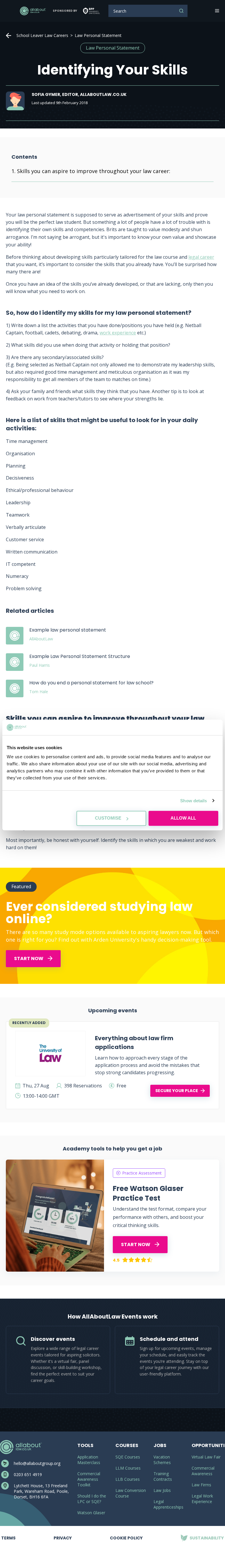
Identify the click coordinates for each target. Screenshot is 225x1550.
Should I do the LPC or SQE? (91, 1498)
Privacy (63, 1533)
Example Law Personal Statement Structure (79, 656)
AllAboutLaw (33, 11)
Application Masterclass (88, 1459)
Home (8, 35)
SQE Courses (127, 1457)
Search (181, 11)
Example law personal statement (67, 630)
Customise (108, 817)
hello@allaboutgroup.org (37, 1463)
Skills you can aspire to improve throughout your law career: (93, 171)
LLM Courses (128, 1468)
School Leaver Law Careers (42, 35)
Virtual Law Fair (206, 1457)
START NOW (29, 958)
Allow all (183, 817)
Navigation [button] (216, 11)
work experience (118, 332)
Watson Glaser (91, 1512)
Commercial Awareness (203, 1470)
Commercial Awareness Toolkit (88, 1479)
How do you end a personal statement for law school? (91, 682)
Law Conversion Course (130, 1493)
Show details (193, 800)
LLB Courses (127, 1479)
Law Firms (201, 1485)
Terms (8, 1533)
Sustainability (202, 1533)
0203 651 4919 (28, 1474)
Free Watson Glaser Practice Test (148, 1193)
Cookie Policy (126, 1538)
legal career (201, 257)
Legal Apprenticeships (168, 1504)
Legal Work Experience (202, 1498)
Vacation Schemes (162, 1459)
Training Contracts (163, 1476)
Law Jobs (162, 1490)
